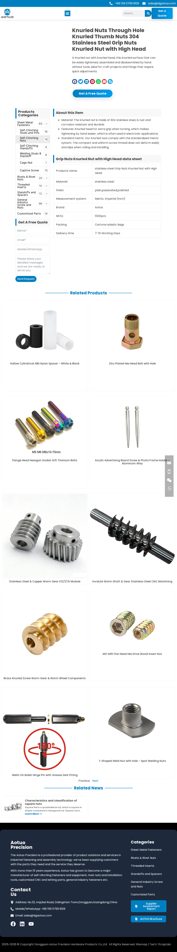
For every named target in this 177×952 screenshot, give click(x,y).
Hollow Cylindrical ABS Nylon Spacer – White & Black (44, 363)
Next (95, 781)
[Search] (148, 13)
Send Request (26, 279)
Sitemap (141, 944)
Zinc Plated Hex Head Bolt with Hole (132, 363)
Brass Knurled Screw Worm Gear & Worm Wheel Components (45, 678)
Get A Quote (162, 13)
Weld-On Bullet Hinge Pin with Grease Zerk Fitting (45, 775)
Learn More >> (33, 814)
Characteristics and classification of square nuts (51, 802)
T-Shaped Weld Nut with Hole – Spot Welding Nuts (132, 761)
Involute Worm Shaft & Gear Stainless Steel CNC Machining (132, 581)
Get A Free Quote (92, 93)
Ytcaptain (164, 944)
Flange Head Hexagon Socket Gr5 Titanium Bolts (44, 460)
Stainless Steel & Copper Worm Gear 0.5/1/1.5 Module (44, 581)
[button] (67, 13)
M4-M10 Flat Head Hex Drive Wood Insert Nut (132, 654)
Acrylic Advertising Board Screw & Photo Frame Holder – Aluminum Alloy (132, 461)
